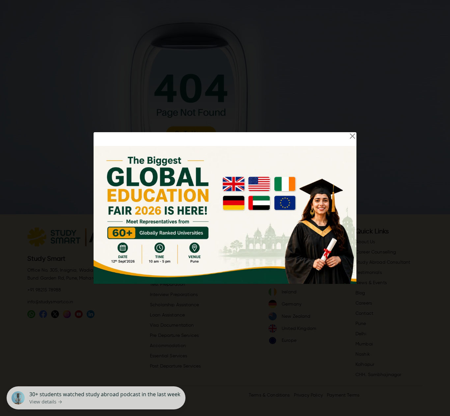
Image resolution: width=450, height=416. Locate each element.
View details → (45, 401)
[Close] (352, 136)
